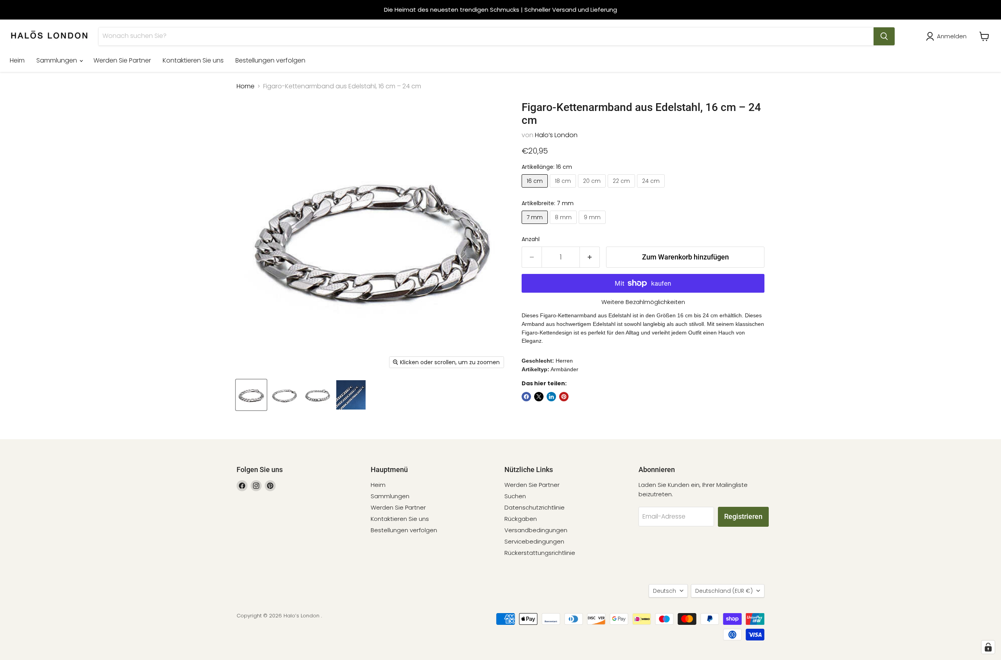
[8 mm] (564, 225)
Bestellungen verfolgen (270, 60)
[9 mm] (593, 225)
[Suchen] (884, 36)
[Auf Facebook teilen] (526, 396)
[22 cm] (622, 189)
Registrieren (743, 516)
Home (246, 86)
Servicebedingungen (534, 541)
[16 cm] (536, 189)
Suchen (515, 496)
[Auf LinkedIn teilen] (551, 396)
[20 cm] (593, 189)
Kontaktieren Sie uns (193, 60)
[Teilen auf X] (539, 396)
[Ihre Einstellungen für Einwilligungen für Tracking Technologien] (988, 647)
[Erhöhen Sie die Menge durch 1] (590, 257)
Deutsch (664, 591)
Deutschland (724, 591)
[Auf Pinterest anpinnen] (564, 396)
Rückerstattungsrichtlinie (539, 553)
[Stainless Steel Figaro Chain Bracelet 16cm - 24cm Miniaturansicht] (251, 394)
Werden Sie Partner (122, 60)
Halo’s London (556, 135)
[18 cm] (564, 189)
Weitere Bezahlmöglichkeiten (643, 302)
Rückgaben (520, 519)
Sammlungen (57, 60)
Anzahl (531, 239)
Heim (17, 60)
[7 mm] (536, 225)
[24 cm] (652, 189)
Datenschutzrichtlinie (534, 507)
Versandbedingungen (535, 530)
